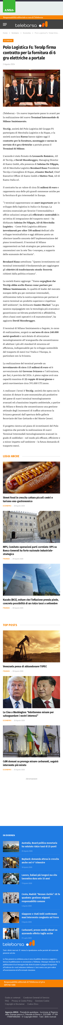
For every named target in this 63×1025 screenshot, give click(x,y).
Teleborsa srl (35, 981)
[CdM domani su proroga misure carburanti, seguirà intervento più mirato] (31, 741)
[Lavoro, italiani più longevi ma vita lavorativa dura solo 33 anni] (11, 878)
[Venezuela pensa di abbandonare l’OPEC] (31, 646)
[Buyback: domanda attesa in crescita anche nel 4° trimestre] (11, 862)
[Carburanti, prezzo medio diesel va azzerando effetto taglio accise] (11, 933)
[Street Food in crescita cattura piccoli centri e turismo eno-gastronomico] (31, 478)
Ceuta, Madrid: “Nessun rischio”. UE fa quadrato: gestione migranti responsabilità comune (41, 898)
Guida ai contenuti (12, 998)
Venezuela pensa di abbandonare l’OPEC (25, 666)
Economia (8, 40)
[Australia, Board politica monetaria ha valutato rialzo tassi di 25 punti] (11, 846)
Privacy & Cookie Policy (22, 1001)
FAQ (7, 1001)
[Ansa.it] (9, 7)
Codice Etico (32, 1004)
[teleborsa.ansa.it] (31, 24)
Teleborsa (38, 17)
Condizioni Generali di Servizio (36, 998)
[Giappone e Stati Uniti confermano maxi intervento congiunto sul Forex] (11, 917)
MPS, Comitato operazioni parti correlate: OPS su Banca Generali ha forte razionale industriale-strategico (30, 550)
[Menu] (5, 23)
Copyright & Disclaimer (14, 1004)
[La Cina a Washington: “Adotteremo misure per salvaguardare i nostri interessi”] (31, 692)
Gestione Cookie (42, 1001)
